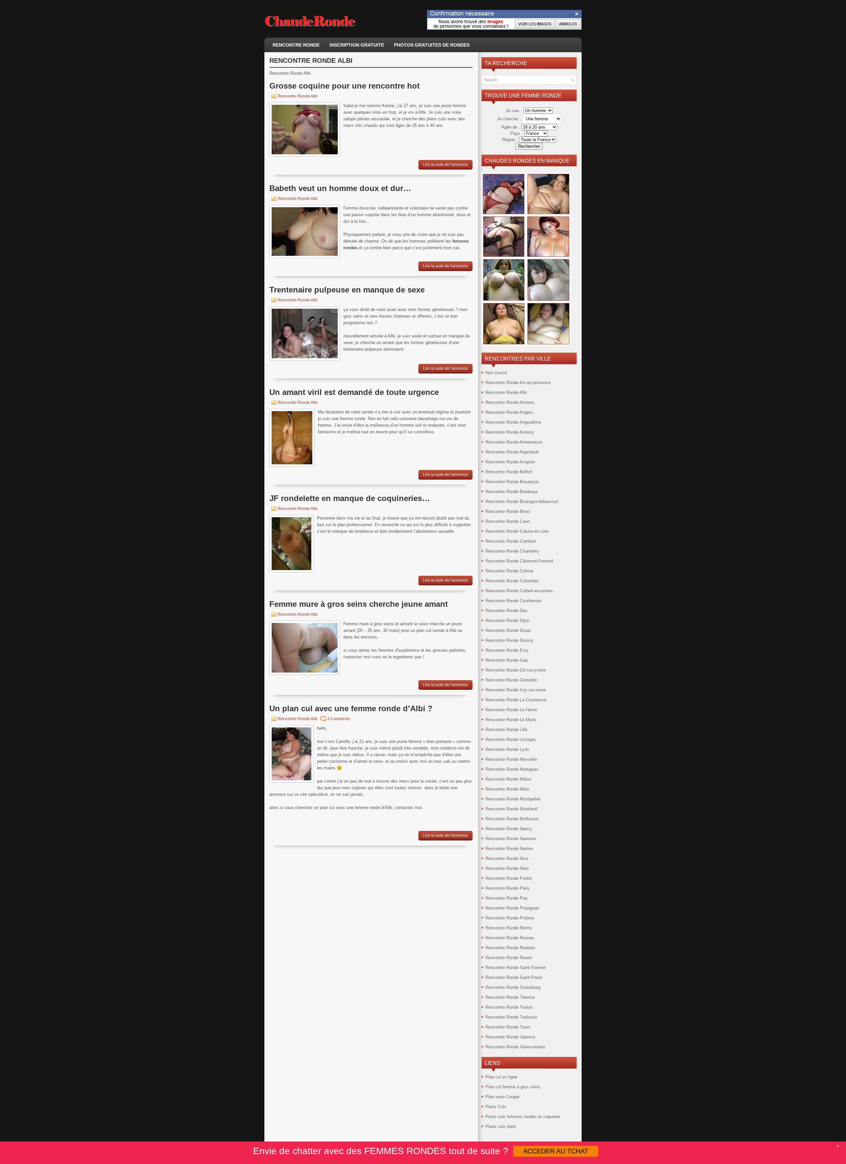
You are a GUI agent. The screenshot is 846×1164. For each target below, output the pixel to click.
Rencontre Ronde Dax (506, 610)
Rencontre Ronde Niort (507, 868)
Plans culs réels (500, 1126)
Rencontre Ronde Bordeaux (511, 491)
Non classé (496, 372)
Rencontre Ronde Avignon (510, 461)
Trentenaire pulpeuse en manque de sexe (347, 289)
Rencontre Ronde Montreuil (511, 808)
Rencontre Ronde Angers (509, 412)
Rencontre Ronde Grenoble (511, 680)
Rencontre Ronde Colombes (512, 580)
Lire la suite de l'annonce (445, 164)
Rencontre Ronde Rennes (509, 937)
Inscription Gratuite (356, 45)
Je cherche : (509, 118)
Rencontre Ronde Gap (506, 660)
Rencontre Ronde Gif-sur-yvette (515, 670)
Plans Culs (495, 1106)
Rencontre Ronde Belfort (508, 471)
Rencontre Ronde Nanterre (510, 838)
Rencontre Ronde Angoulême (513, 422)
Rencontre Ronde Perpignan (512, 908)
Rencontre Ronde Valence (510, 1036)
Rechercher (529, 146)
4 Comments (338, 719)
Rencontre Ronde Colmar (509, 570)
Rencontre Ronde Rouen (508, 957)
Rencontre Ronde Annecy (509, 432)
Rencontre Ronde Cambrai (510, 541)
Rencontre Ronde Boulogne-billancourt (521, 501)
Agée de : (511, 127)
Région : (510, 139)
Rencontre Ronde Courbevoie (513, 600)
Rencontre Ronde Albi (298, 96)
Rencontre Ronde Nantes (509, 848)
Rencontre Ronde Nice (506, 858)
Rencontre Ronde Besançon (512, 481)
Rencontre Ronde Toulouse (511, 1017)
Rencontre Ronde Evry (507, 650)
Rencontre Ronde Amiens (509, 402)
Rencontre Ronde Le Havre (511, 709)
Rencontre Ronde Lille (506, 729)
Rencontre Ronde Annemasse (513, 442)
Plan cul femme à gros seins (512, 1086)
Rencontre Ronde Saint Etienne (515, 967)
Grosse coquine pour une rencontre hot (344, 85)
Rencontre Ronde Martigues (512, 769)
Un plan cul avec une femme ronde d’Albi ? (351, 708)
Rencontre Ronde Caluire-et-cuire (517, 531)
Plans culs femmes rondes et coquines (522, 1116)
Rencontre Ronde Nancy (508, 828)
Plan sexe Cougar (502, 1096)
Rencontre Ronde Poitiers (509, 917)
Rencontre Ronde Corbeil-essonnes (519, 590)
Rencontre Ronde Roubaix (510, 947)
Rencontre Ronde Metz (507, 789)
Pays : (517, 133)
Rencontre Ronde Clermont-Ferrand (519, 561)
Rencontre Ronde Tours (507, 1027)
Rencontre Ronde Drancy (509, 640)
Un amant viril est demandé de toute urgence (354, 392)
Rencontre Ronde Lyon (507, 749)
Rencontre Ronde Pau (506, 898)
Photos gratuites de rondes (432, 45)
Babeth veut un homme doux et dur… (340, 188)
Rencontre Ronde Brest (507, 511)
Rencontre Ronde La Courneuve (515, 699)
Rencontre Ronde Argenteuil (512, 451)
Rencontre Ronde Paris (507, 888)
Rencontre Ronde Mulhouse (511, 818)
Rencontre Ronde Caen (507, 521)
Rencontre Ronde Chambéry (512, 551)
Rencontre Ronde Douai (508, 630)
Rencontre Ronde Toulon (508, 1007)
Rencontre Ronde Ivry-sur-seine (515, 689)
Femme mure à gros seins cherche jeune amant (358, 604)
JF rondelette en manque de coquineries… (349, 498)
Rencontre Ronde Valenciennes (515, 1046)
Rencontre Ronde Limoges (510, 739)
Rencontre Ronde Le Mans (510, 719)
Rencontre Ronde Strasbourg (513, 987)
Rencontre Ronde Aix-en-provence (518, 382)
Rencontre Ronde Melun (508, 779)
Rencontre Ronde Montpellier (513, 798)
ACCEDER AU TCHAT (555, 1151)
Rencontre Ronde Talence (510, 997)
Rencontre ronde (296, 45)
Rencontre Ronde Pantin (508, 878)
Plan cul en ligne (501, 1076)
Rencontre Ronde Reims (508, 927)
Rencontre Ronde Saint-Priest (513, 977)
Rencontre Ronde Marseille (511, 759)
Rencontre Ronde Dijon (507, 620)
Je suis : (514, 110)
